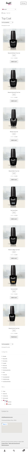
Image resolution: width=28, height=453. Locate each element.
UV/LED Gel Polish (6, 381)
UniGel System (6, 379)
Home (4, 13)
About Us (5, 393)
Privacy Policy (5, 443)
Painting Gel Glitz (6, 370)
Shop (4, 391)
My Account (5, 398)
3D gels (4, 356)
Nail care (5, 365)
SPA (4, 372)
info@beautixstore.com (7, 417)
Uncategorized (6, 377)
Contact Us (5, 395)
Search (14, 450)
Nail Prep (5, 367)
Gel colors (5, 361)
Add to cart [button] (14, 61)
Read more (14, 337)
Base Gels (5, 358)
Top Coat (5, 374)
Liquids (4, 363)
